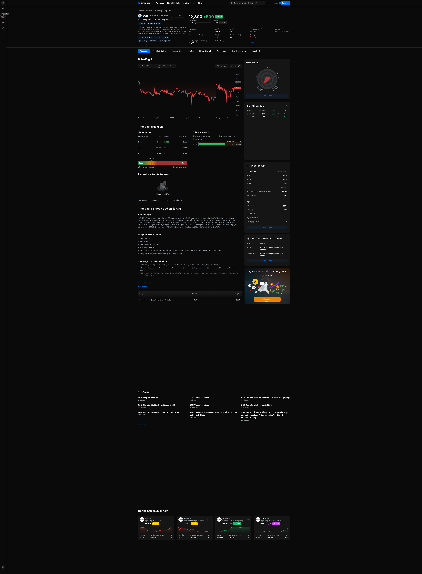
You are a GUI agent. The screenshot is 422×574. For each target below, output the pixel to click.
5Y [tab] (164, 66)
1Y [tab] (159, 66)
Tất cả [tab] (171, 66)
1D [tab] (142, 66)
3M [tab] (153, 66)
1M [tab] (147, 66)
